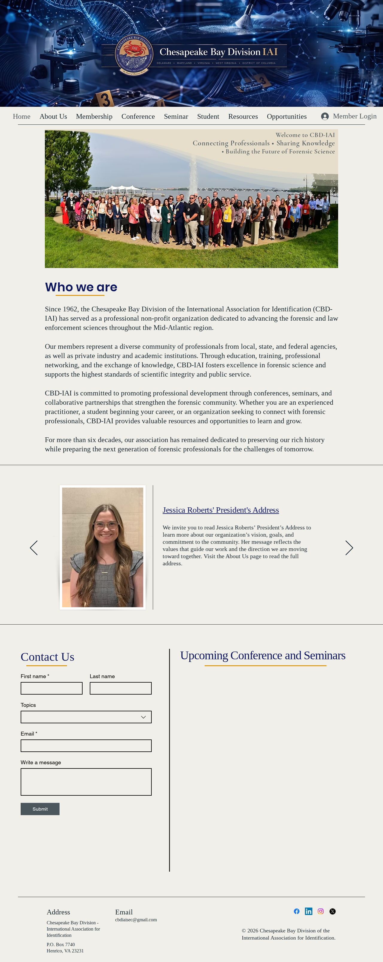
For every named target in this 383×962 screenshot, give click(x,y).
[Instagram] (320, 911)
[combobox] (86, 717)
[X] (332, 911)
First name (35, 676)
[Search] (332, 69)
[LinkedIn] (308, 911)
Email (29, 733)
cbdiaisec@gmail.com (136, 919)
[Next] (349, 548)
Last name (102, 676)
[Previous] (33, 548)
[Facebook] (296, 911)
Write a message (41, 762)
